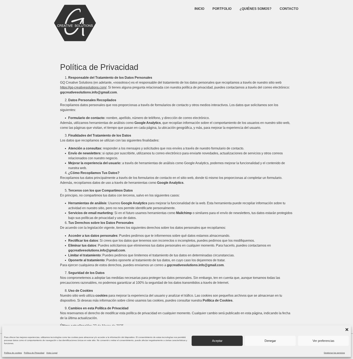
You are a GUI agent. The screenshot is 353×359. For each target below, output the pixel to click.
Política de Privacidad (34, 353)
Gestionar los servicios (334, 353)
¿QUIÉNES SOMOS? (255, 8)
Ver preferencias (323, 340)
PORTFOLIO (221, 8)
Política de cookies (13, 353)
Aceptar (217, 340)
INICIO (199, 8)
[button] (347, 330)
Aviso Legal (51, 353)
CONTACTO (289, 8)
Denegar (270, 340)
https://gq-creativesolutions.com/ (83, 87)
